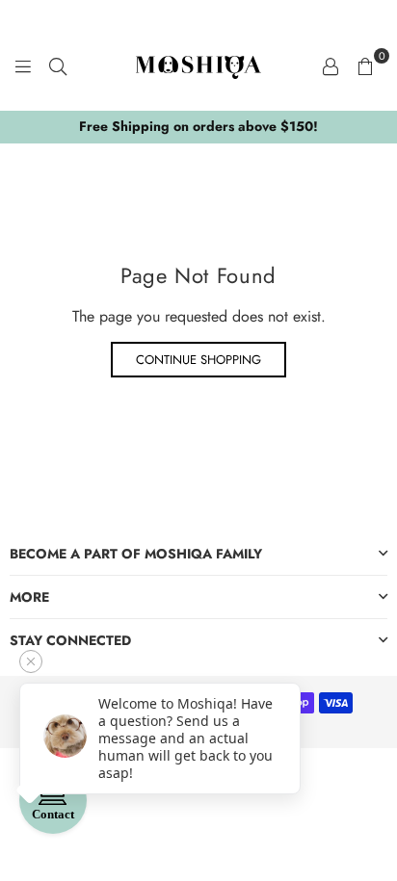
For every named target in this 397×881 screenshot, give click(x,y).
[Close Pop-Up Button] (30, 661)
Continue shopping (198, 359)
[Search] (57, 65)
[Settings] (330, 65)
